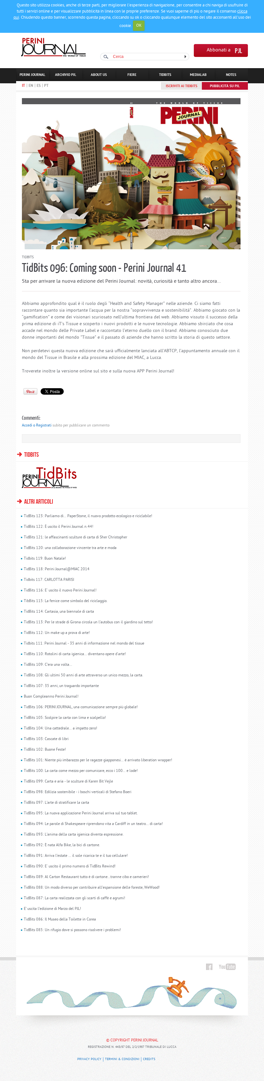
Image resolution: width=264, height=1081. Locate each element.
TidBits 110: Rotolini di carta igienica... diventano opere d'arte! (75, 654)
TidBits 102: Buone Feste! (45, 749)
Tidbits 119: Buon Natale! (45, 558)
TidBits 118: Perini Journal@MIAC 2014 (57, 569)
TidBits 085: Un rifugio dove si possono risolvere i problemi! (72, 930)
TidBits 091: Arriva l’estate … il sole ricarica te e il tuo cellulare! (76, 855)
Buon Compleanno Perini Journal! (51, 696)
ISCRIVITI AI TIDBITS (181, 86)
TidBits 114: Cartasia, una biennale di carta (59, 611)
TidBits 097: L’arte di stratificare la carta (56, 802)
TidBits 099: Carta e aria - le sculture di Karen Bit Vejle (68, 781)
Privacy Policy (89, 1059)
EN (31, 85)
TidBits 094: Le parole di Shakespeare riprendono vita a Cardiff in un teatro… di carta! (93, 824)
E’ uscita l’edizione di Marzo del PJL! (52, 909)
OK (139, 25)
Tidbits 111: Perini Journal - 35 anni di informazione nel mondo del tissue (84, 643)
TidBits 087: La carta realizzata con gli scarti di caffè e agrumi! (74, 898)
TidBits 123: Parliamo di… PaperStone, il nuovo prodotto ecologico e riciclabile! (88, 516)
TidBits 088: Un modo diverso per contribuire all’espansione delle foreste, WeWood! (92, 887)
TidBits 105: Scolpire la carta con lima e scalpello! (65, 717)
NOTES (231, 75)
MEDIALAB (198, 75)
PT (46, 85)
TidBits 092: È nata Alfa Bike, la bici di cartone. (62, 845)
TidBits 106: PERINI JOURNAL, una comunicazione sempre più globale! (81, 707)
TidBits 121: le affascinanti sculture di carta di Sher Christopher (75, 537)
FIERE (132, 75)
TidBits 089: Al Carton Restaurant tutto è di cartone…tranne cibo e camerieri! (86, 877)
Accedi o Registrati (37, 425)
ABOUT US (99, 75)
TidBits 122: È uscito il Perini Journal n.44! (58, 526)
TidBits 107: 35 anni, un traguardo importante (61, 686)
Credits (149, 1059)
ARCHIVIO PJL (65, 75)
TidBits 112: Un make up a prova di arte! (57, 633)
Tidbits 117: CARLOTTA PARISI (49, 579)
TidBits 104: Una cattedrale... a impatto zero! (60, 728)
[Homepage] (53, 55)
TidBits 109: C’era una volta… (48, 664)
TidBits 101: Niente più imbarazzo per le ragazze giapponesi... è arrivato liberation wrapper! (98, 760)
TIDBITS (165, 75)
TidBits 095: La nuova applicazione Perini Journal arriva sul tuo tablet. (81, 813)
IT (23, 85)
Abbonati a (219, 50)
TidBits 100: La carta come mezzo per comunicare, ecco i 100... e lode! (81, 771)
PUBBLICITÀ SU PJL (225, 86)
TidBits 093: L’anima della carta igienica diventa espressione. (74, 834)
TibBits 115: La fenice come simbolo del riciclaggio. (66, 601)
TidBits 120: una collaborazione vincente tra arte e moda (70, 548)
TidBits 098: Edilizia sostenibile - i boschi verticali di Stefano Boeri (77, 792)
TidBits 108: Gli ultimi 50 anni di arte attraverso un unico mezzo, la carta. (83, 675)
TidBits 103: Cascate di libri (46, 739)
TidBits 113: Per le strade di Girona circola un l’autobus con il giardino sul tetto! (88, 622)
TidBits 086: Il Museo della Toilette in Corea (60, 919)
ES (39, 85)
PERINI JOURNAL (32, 75)
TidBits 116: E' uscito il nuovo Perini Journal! (60, 590)
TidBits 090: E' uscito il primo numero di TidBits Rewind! (70, 866)
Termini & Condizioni (122, 1059)
